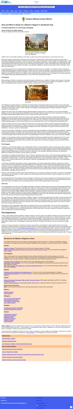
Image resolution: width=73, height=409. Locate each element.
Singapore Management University (13, 309)
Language (37, 11)
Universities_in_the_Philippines (12, 263)
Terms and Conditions (40, 403)
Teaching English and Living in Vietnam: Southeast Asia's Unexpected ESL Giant (23, 354)
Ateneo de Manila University (11, 300)
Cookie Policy (39, 400)
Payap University (8, 321)
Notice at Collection (40, 407)
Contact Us (4, 400)
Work (7, 11)
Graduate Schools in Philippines (12, 261)
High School (44, 11)
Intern (20, 11)
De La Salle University (9, 302)
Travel (3, 11)
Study (31, 11)
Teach (16, 11)
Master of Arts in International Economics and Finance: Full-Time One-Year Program (25, 249)
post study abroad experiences (27, 228)
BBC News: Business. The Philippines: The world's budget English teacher (23, 265)
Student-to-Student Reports (9, 341)
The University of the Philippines (12, 298)
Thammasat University (10, 315)
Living (11, 11)
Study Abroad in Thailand (8, 338)
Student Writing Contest (17, 13)
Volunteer (26, 11)
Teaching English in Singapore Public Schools (14, 359)
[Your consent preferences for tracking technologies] (71, 407)
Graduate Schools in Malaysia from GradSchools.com (18, 272)
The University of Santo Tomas (12, 301)
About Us (3, 398)
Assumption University (10, 318)
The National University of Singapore (13, 308)
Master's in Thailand (9, 248)
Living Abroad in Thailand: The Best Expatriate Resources (17, 343)
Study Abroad (5, 13)
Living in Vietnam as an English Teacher (12, 357)
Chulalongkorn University (10, 314)
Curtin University (8, 293)
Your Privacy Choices (42, 405)
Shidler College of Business (11, 283)
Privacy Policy (39, 397)
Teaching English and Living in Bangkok (12, 349)
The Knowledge (31, 332)
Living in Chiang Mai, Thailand (10, 351)
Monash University (9, 292)
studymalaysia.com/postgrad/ (11, 273)
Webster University (9, 320)
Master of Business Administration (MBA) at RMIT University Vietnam (22, 280)
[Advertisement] (36, 379)
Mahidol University (9, 317)
